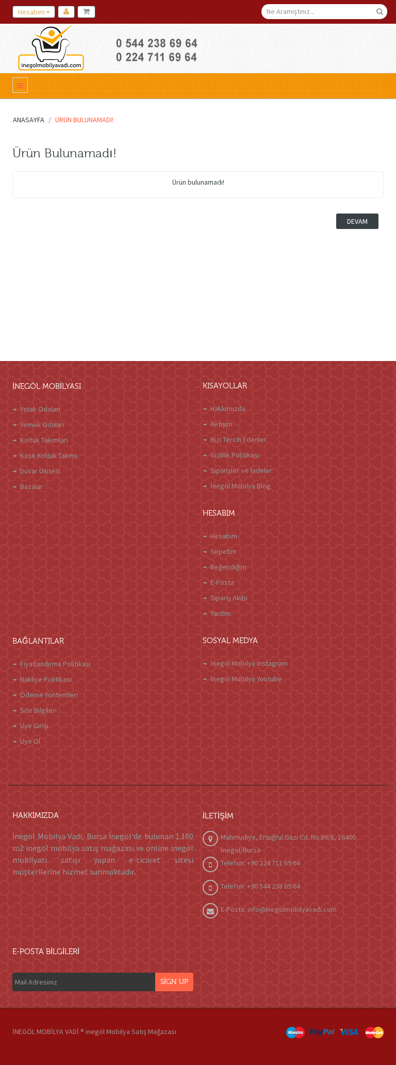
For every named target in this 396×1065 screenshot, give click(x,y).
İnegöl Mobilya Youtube (246, 678)
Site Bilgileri (38, 710)
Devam (357, 221)
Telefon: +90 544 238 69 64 (260, 886)
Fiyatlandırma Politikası (55, 663)
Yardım (220, 613)
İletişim (221, 424)
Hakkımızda (227, 408)
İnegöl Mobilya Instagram (249, 663)
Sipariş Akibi (229, 597)
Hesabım (223, 535)
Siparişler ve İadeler (241, 470)
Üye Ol (30, 741)
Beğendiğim (228, 566)
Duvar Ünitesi (40, 471)
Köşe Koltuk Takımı (48, 455)
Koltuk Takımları (44, 440)
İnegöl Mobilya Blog (240, 485)
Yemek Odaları (42, 424)
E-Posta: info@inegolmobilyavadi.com (279, 909)
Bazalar (31, 486)
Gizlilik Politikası (234, 455)
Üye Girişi (34, 725)
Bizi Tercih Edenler (238, 439)
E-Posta (222, 582)
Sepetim (223, 551)
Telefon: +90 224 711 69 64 (260, 862)
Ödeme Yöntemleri (49, 694)
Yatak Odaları (40, 409)
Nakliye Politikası (46, 679)
